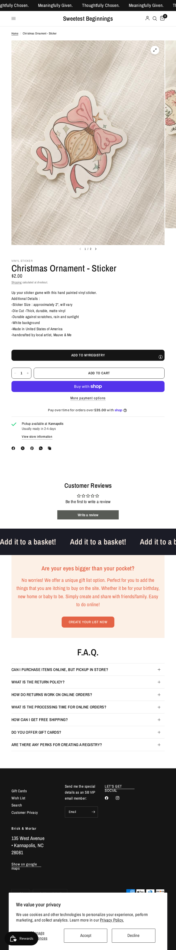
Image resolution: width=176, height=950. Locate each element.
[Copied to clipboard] (50, 448)
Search (16, 805)
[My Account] (147, 18)
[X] (23, 448)
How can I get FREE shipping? (39, 719)
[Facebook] (14, 448)
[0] (162, 18)
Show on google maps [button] (24, 864)
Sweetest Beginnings (88, 19)
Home (14, 33)
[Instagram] (121, 798)
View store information (37, 436)
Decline (133, 935)
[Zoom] (155, 50)
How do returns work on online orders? (51, 694)
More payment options (88, 398)
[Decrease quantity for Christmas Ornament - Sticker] (15, 373)
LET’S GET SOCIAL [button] (113, 786)
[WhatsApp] (41, 448)
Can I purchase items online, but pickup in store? (59, 669)
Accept (85, 935)
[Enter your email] (93, 812)
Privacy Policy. (112, 920)
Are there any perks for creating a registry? (56, 744)
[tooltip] (160, 356)
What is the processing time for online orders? (58, 707)
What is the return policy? (38, 682)
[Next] (96, 249)
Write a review (88, 514)
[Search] (155, 18)
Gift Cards (19, 790)
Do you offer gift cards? (36, 732)
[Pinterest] (33, 448)
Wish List (18, 798)
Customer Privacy (24, 812)
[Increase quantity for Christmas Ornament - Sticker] (27, 373)
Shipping (16, 282)
